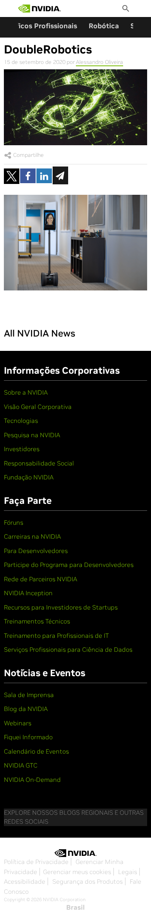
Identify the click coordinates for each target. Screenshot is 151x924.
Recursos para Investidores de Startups (61, 607)
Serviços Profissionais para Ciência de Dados (68, 649)
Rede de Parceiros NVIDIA (40, 579)
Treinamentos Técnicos (37, 621)
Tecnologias (21, 420)
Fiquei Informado (28, 737)
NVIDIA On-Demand (32, 779)
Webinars (17, 723)
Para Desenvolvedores (36, 551)
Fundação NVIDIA (28, 477)
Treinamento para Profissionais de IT (56, 635)
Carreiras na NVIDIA (32, 536)
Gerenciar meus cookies (77, 872)
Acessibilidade (24, 881)
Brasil (75, 907)
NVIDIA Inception (28, 593)
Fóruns (13, 522)
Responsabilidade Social (39, 463)
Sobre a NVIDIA (26, 392)
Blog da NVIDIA (26, 709)
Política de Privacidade (36, 862)
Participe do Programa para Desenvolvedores (69, 564)
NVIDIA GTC (21, 765)
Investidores (21, 449)
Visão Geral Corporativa (38, 406)
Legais (127, 872)
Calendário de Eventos (36, 751)
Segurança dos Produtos (87, 881)
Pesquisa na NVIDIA (32, 435)
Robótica (104, 25)
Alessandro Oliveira (99, 61)
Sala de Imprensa (29, 695)
